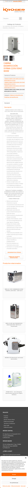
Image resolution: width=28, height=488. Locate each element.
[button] (26, 458)
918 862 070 (7, 447)
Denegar (14, 478)
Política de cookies (6, 486)
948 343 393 (7, 437)
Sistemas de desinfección (11, 97)
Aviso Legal (23, 486)
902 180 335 (9, 1)
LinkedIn (17, 3)
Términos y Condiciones (9, 423)
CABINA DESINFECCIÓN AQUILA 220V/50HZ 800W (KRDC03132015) (14, 86)
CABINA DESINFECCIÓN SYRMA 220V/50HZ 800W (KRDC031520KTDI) (14, 90)
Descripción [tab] (7, 103)
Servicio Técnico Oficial (9, 419)
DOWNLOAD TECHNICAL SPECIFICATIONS (14, 257)
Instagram (15, 3)
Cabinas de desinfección (16, 95)
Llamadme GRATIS (17, 1)
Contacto (6, 417)
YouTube (11, 3)
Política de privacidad (15, 486)
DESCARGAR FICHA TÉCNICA (14, 252)
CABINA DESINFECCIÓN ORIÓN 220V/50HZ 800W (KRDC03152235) (14, 79)
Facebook (13, 3)
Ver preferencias (14, 482)
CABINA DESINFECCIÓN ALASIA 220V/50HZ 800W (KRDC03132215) (14, 83)
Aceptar (14, 474)
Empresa (6, 415)
